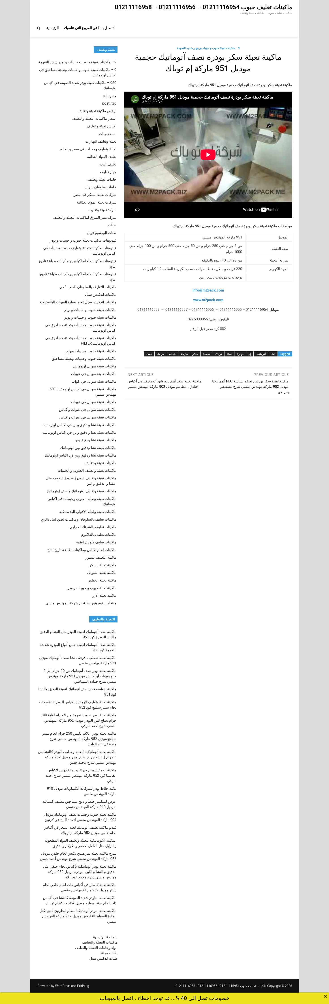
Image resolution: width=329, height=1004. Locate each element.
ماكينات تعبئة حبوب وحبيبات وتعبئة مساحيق (84, 358)
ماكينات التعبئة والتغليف (100, 942)
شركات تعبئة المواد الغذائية (96, 202)
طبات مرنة (109, 953)
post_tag (109, 103)
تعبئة (229, 354)
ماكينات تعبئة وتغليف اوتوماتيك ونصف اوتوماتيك (81, 491)
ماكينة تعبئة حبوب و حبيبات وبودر (92, 588)
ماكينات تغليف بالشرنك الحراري (92, 527)
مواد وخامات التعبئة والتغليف (96, 948)
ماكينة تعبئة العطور (102, 580)
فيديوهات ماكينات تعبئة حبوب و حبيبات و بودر (83, 240)
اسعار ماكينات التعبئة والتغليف (94, 118)
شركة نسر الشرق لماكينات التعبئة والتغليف (84, 217)
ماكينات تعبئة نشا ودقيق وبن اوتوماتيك (88, 448)
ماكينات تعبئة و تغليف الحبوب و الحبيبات (87, 470)
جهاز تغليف (108, 172)
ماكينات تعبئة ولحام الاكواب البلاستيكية (87, 512)
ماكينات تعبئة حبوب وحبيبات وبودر (91, 351)
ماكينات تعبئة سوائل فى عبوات (93, 374)
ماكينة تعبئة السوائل (101, 573)
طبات (112, 225)
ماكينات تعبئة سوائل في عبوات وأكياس (87, 410)
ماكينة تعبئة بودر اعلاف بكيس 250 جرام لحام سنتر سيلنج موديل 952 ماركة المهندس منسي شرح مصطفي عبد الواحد (79, 738)
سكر (195, 354)
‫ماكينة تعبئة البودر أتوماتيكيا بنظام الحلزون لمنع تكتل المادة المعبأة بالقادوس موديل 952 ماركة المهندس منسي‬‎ (78, 916)
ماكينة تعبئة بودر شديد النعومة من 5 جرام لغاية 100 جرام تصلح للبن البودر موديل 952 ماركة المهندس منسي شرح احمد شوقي (78, 720)
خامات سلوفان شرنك (100, 187)
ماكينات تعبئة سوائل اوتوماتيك (94, 366)
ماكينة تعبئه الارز (104, 595)
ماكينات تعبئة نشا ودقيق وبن (95, 440)
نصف (149, 354)
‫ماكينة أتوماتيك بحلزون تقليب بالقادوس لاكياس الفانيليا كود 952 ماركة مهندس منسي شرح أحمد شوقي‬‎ (81, 775)
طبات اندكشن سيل (103, 958)
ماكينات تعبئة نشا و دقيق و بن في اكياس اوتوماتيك (79, 425)
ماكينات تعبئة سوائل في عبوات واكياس (87, 417)
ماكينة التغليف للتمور (100, 557)
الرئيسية (52, 28)
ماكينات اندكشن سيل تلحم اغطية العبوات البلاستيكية (77, 302)
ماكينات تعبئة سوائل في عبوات (93, 402)
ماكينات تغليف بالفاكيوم (98, 534)
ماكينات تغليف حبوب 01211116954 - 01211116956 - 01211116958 (221, 986)
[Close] (325, 996)
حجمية (207, 354)
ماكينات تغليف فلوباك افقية (96, 542)
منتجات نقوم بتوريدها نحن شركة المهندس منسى (80, 603)
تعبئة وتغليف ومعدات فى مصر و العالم (88, 149)
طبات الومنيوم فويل (101, 233)
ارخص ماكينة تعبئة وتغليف (97, 111)
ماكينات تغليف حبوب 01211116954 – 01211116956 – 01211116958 (203, 7)
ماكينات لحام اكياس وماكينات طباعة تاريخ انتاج (81, 550)
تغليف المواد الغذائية (101, 156)
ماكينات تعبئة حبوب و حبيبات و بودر (90, 310)
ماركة (184, 354)
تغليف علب (108, 164)
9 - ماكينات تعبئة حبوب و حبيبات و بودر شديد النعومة (208, 48)
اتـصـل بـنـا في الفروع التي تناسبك (89, 28)
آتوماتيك (261, 354)
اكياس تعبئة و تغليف (101, 126)
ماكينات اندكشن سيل (100, 294)
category (109, 96)
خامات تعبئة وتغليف (101, 179)
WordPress (62, 986)
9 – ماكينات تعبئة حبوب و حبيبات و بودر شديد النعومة (77, 62)
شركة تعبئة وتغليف (102, 210)
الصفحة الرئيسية (105, 937)
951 (273, 354)
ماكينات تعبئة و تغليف (100, 463)
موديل (160, 354)
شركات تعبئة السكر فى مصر (95, 195)
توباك (218, 354)
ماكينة (172, 354)
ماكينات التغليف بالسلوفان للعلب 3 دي (87, 287)
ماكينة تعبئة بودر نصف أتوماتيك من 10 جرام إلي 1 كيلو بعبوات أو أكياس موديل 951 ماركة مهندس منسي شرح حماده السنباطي (80, 676)
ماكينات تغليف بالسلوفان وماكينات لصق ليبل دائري (78, 519)
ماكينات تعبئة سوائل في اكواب (94, 381)
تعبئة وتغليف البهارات (100, 141)
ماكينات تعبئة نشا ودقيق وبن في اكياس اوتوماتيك (80, 455)
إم (249, 354)
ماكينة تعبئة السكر (102, 565)
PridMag (83, 986)
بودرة (240, 354)
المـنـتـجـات (107, 134)
